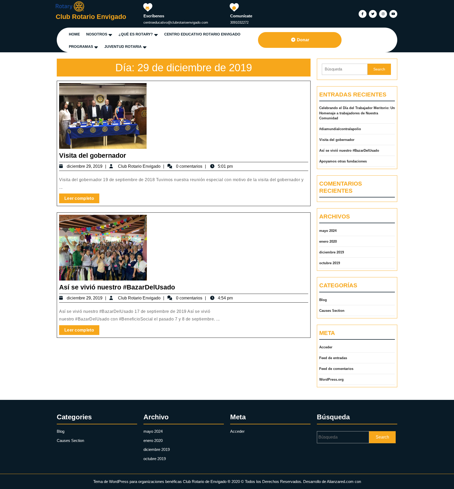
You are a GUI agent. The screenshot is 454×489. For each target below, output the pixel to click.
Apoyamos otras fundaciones (343, 161)
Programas (81, 46)
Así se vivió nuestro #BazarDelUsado (117, 287)
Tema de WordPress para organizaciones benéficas (137, 481)
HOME (74, 34)
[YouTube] (392, 13)
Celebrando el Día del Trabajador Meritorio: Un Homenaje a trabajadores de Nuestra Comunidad (357, 113)
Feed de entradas (333, 358)
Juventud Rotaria (123, 46)
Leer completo (81, 197)
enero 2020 (328, 241)
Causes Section (331, 311)
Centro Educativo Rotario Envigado (202, 34)
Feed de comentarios (336, 369)
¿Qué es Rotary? (135, 34)
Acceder (325, 347)
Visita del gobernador (92, 155)
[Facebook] (362, 13)
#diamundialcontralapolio (340, 129)
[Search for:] (345, 69)
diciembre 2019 (331, 252)
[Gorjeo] (372, 13)
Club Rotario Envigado (91, 16)
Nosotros (96, 34)
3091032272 (239, 22)
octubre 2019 (329, 263)
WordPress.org (331, 379)
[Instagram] (382, 13)
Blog (323, 300)
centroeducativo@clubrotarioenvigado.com (175, 22)
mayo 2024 (328, 231)
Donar (303, 40)
